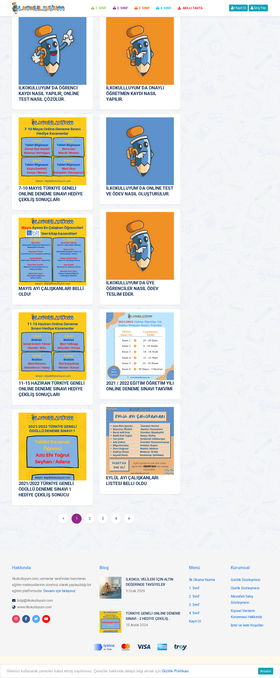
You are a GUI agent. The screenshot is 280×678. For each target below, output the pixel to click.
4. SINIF (165, 8)
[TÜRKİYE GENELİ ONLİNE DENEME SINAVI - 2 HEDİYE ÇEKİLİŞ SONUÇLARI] (110, 622)
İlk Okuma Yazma (202, 580)
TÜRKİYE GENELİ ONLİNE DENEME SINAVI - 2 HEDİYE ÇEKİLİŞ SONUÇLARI (153, 616)
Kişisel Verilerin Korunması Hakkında (246, 614)
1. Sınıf (194, 588)
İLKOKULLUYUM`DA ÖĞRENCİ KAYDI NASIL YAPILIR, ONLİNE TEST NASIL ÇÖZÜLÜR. (49, 93)
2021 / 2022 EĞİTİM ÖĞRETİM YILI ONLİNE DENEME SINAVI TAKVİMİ (140, 386)
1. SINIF (100, 8)
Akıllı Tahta (192, 8)
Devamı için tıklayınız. (59, 591)
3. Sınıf (194, 605)
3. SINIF (144, 8)
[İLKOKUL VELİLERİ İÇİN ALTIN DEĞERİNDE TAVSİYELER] (110, 588)
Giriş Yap (259, 8)
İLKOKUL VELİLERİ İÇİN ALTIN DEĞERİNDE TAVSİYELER (149, 582)
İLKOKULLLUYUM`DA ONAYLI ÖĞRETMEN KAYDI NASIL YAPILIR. (135, 93)
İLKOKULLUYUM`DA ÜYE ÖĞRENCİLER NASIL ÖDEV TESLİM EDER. (132, 288)
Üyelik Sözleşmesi (245, 588)
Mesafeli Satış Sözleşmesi (242, 599)
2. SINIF (122, 8)
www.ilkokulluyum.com (34, 607)
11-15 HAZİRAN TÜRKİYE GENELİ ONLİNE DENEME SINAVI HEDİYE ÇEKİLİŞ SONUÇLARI (52, 389)
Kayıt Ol (240, 8)
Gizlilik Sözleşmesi (245, 580)
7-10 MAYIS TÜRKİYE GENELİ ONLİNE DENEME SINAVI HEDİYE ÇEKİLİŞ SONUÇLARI (51, 194)
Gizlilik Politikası (175, 670)
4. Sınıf (194, 613)
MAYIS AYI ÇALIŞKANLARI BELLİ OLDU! (51, 291)
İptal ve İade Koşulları (247, 625)
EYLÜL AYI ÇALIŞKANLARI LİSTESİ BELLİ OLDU (132, 480)
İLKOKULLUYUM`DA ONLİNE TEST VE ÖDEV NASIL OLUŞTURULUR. (139, 191)
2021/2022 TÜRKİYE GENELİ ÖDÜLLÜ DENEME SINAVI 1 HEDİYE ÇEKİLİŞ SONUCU (46, 489)
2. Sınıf (194, 596)
